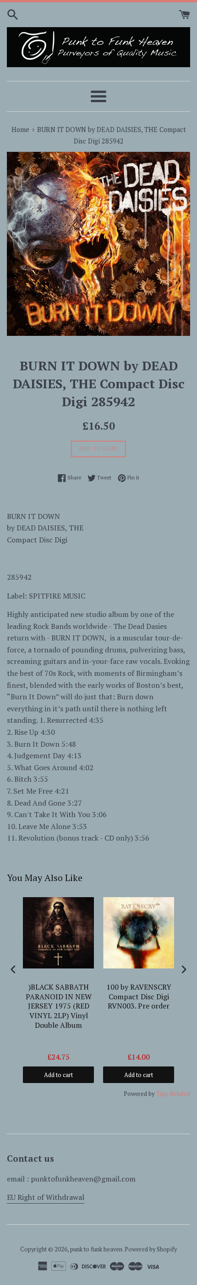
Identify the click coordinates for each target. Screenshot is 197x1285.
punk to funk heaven (96, 1249)
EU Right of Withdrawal (45, 1197)
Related (180, 1093)
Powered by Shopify (151, 1249)
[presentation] (13, 969)
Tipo (162, 1093)
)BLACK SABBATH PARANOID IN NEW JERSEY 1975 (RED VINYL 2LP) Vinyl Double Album (59, 1006)
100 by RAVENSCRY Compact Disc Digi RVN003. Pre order (138, 996)
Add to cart (58, 1075)
